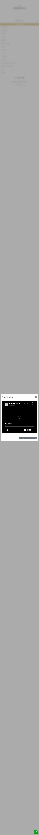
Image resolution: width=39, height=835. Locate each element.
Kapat (34, 438)
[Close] (36, 397)
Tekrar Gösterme (25, 438)
